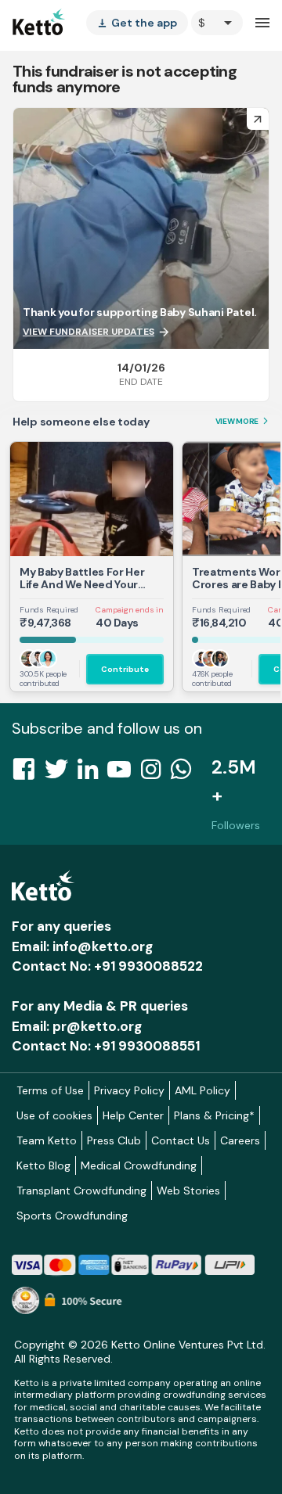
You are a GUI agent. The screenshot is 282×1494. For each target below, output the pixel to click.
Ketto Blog (43, 1165)
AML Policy (202, 1090)
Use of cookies (54, 1115)
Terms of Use (50, 1090)
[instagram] (155, 773)
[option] (217, 22)
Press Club (114, 1140)
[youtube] (123, 773)
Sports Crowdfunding (72, 1215)
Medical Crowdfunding (139, 1165)
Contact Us (180, 1140)
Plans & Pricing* (214, 1115)
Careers (240, 1140)
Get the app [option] (137, 23)
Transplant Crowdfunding (81, 1190)
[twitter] (61, 773)
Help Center (133, 1115)
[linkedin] (92, 773)
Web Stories (188, 1190)
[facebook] (28, 773)
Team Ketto (46, 1140)
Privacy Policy (129, 1090)
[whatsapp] (186, 773)
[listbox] (137, 22)
